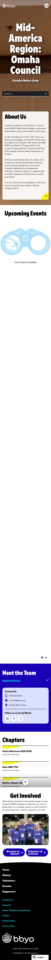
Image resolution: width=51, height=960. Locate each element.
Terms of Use (8, 926)
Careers (6, 915)
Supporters (9, 891)
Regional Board (11, 680)
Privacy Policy (8, 921)
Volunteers (8, 880)
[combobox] (40, 957)
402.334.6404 (15, 696)
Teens (5, 869)
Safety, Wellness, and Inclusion (16, 910)
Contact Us (7, 900)
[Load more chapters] (25, 782)
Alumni (6, 875)
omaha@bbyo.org (17, 700)
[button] (46, 6)
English (40, 957)
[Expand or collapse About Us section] (45, 196)
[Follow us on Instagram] (7, 718)
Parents (6, 886)
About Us (6, 905)
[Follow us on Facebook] (14, 718)
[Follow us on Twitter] (20, 718)
